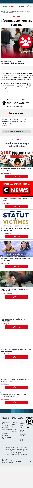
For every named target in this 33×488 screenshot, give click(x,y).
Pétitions (9, 11)
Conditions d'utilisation (12, 470)
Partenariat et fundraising (6, 448)
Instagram (15, 445)
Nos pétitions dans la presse (22, 446)
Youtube (14, 447)
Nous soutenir (15, 463)
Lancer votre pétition (5, 439)
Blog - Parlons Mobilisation (6, 442)
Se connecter (28, 2)
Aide (22, 463)
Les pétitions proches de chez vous (6, 453)
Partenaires (24, 470)
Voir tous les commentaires (16, 133)
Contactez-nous (10, 465)
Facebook (15, 438)
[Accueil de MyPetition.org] (9, 6)
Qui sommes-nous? (22, 440)
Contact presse (22, 456)
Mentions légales (16, 468)
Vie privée (19, 465)
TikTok (14, 440)
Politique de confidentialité (16, 467)
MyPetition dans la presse (23, 451)
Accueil (21, 6)
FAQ (25, 463)
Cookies (25, 465)
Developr (4, 480)
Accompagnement (7, 445)
